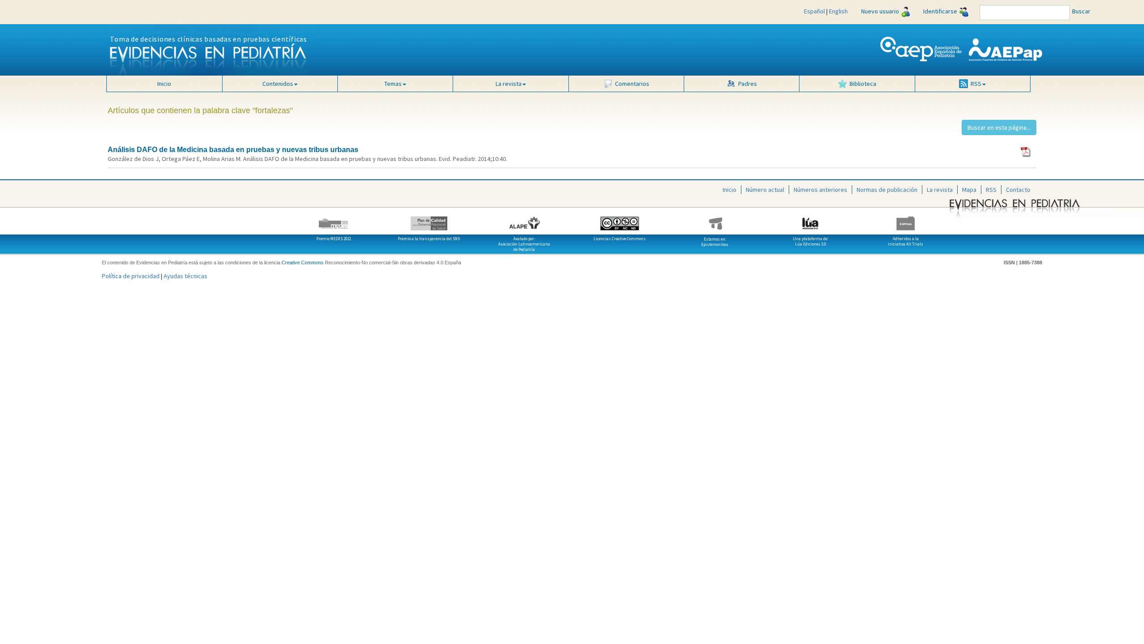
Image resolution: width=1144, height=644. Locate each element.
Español (814, 11)
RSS (991, 190)
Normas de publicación (887, 190)
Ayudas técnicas (185, 276)
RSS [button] (976, 84)
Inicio (164, 84)
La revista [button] (509, 84)
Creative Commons (303, 262)
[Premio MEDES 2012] (333, 220)
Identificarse (940, 11)
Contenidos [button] (277, 84)
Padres (747, 84)
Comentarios (632, 84)
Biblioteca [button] (863, 84)
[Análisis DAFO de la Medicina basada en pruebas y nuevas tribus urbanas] (1026, 151)
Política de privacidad (131, 276)
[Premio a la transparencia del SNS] (429, 220)
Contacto (1018, 190)
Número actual (765, 190)
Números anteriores (820, 190)
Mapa (969, 190)
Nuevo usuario (880, 11)
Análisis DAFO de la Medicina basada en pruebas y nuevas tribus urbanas (233, 149)
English (838, 11)
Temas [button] (393, 84)
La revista (940, 190)
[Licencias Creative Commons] (619, 220)
